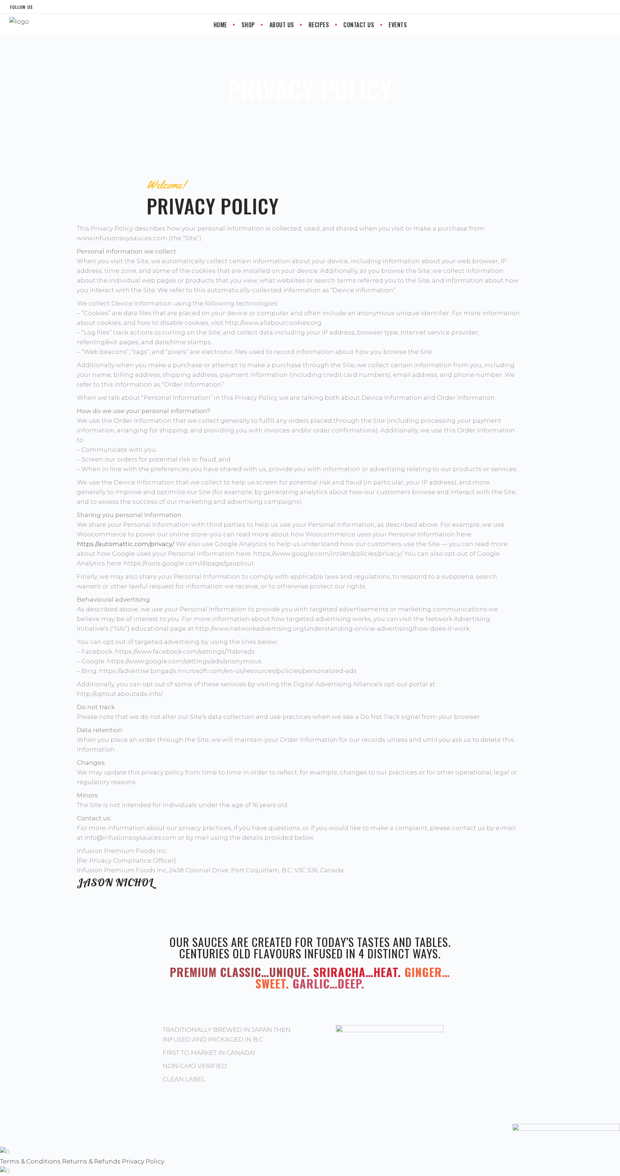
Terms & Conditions (30, 1161)
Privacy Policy (143, 1161)
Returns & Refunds (91, 1161)
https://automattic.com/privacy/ (125, 543)
